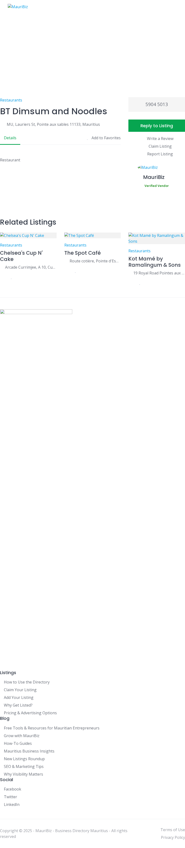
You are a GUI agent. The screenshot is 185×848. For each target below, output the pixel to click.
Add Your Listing (18, 697)
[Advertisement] (92, 49)
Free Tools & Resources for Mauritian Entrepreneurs (51, 728)
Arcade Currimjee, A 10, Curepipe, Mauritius (31, 267)
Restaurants (11, 100)
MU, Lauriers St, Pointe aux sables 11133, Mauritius (53, 124)
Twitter (10, 796)
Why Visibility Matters (23, 774)
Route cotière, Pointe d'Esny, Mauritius (95, 261)
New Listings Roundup (24, 758)
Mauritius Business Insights (29, 751)
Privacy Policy (173, 837)
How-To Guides (18, 743)
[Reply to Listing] (2, 277)
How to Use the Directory (27, 682)
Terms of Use (172, 829)
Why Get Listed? (18, 705)
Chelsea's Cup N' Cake (21, 256)
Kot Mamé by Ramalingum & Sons (154, 261)
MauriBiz (154, 177)
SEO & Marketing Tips (24, 766)
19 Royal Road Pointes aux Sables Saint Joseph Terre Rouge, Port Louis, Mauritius (159, 273)
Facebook (12, 789)
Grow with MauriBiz (22, 735)
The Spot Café (82, 252)
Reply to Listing (156, 126)
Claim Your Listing (20, 689)
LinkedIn (12, 804)
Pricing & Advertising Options (30, 712)
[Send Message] (130, 199)
